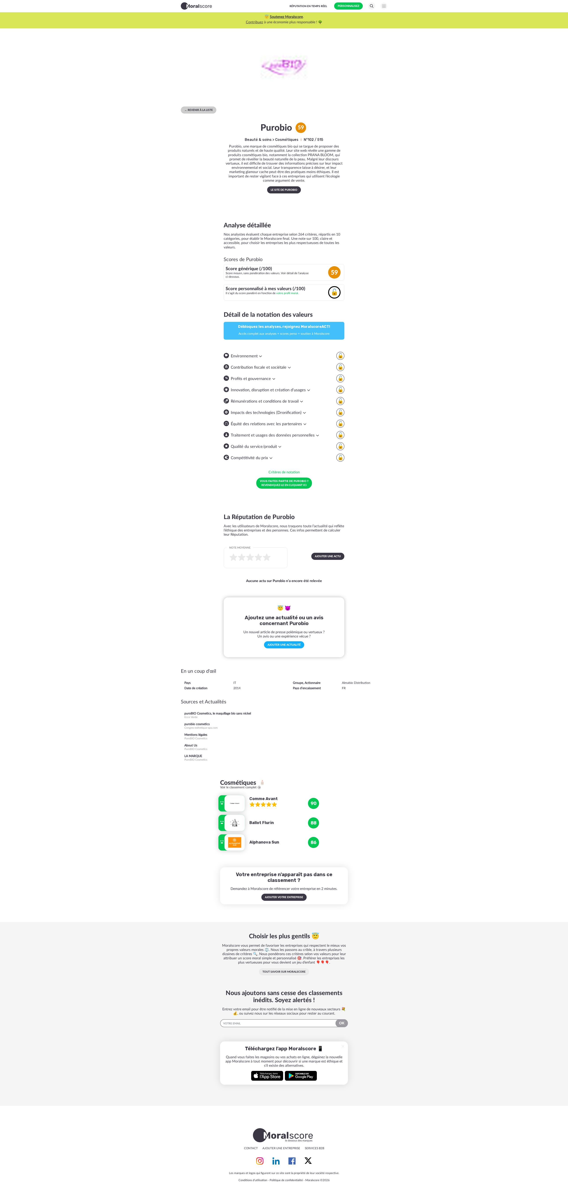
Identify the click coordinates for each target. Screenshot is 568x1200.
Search (371, 6)
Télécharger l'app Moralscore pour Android (301, 1075)
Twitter (308, 1161)
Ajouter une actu (328, 556)
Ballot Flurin (261, 822)
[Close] (343, 1046)
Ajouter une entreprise (281, 1148)
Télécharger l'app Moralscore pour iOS (267, 1075)
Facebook (292, 1161)
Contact (251, 1148)
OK (341, 1023)
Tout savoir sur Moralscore (284, 971)
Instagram (259, 1161)
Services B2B (314, 1148)
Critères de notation (284, 472)
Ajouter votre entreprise (284, 897)
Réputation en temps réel (308, 6)
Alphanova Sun (264, 842)
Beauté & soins (258, 140)
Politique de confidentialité (286, 1180)
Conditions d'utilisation (253, 1180)
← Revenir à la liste (198, 110)
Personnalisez (348, 6)
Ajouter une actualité (284, 644)
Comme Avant (263, 798)
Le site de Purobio (284, 190)
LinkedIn (276, 1161)
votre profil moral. (287, 293)
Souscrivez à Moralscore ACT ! (281, 22)
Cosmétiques (287, 140)
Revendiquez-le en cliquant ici (284, 482)
